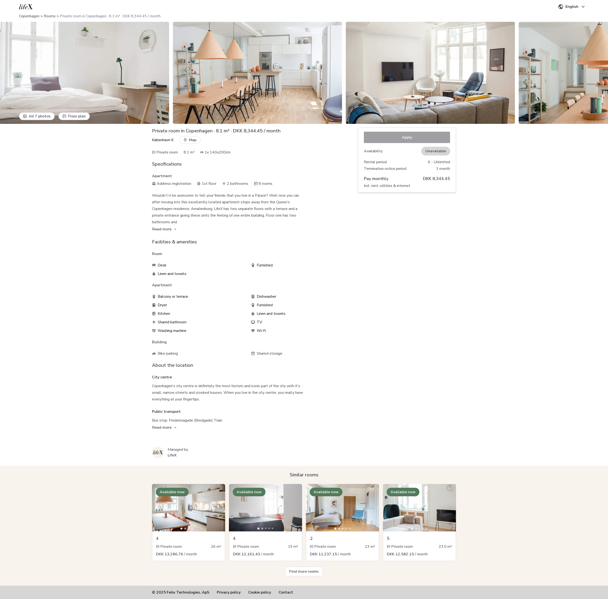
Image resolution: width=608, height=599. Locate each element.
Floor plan (77, 116)
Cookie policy (259, 592)
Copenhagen (29, 16)
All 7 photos (40, 116)
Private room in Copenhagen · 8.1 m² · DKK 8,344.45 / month (110, 16)
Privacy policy (229, 592)
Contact (286, 592)
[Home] (26, 6)
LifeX (172, 455)
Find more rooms (304, 571)
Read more (161, 229)
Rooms (50, 16)
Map (192, 140)
